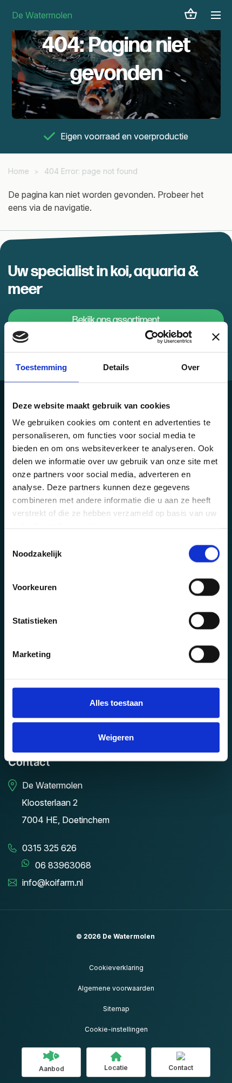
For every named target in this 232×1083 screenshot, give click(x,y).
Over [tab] (190, 366)
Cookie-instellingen (116, 1029)
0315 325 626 (49, 848)
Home (18, 171)
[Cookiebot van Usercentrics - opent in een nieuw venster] (146, 337)
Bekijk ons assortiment (116, 320)
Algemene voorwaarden (116, 988)
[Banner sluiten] (216, 336)
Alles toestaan (116, 702)
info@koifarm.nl (52, 882)
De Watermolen (42, 15)
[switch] (204, 587)
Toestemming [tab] (41, 366)
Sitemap (116, 1009)
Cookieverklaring (116, 968)
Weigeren (116, 736)
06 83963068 (63, 865)
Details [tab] (116, 366)
